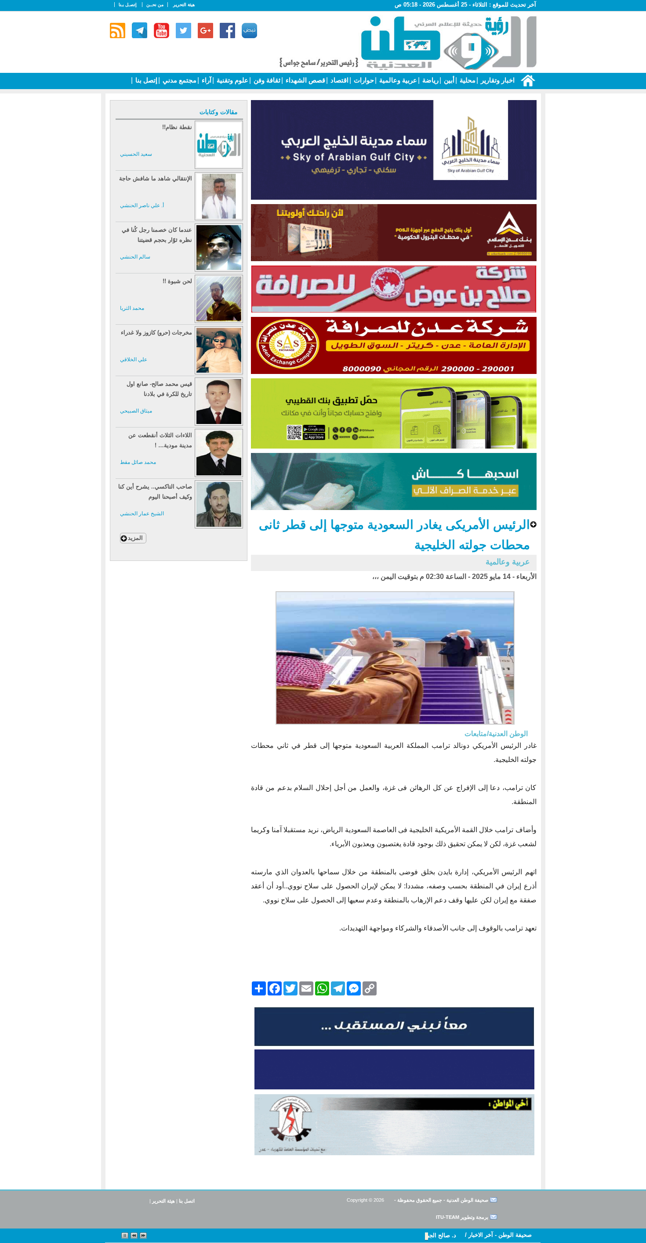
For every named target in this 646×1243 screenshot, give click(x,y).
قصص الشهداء (304, 80)
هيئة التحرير (184, 4)
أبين (448, 80)
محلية (466, 80)
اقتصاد (338, 80)
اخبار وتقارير (497, 80)
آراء (205, 80)
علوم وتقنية (231, 80)
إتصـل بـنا (128, 4)
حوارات (363, 80)
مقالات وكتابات (219, 111)
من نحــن (154, 4)
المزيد (135, 538)
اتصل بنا (187, 1200)
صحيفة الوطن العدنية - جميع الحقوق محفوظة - (440, 1200)
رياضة (430, 80)
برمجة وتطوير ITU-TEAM (462, 1217)
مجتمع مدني (178, 80)
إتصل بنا (145, 80)
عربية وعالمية (397, 80)
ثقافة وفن (266, 80)
